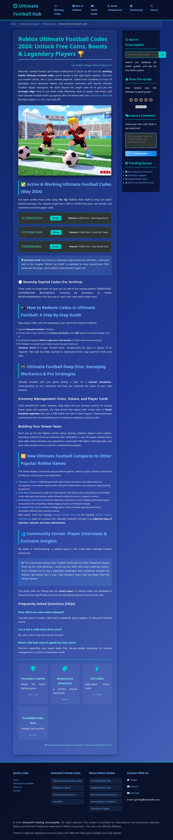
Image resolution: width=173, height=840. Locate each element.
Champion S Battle (62, 787)
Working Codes (59, 11)
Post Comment (141, 153)
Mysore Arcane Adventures (140, 182)
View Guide (33, 694)
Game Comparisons (115, 7)
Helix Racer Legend (136, 175)
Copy (56, 218)
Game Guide (94, 11)
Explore (65, 699)
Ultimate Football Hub (27, 10)
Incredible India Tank (101, 780)
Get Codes (97, 694)
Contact (17, 790)
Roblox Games (49, 24)
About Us (17, 787)
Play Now (32, 735)
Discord (134, 786)
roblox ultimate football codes (67, 780)
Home (13, 24)
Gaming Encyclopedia (29, 24)
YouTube (134, 793)
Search (154, 9)
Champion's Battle (99, 95)
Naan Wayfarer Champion (140, 171)
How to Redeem (77, 7)
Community (136, 9)
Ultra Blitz (41, 99)
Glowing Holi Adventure (64, 794)
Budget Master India (65, 514)
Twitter (133, 779)
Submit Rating (141, 107)
